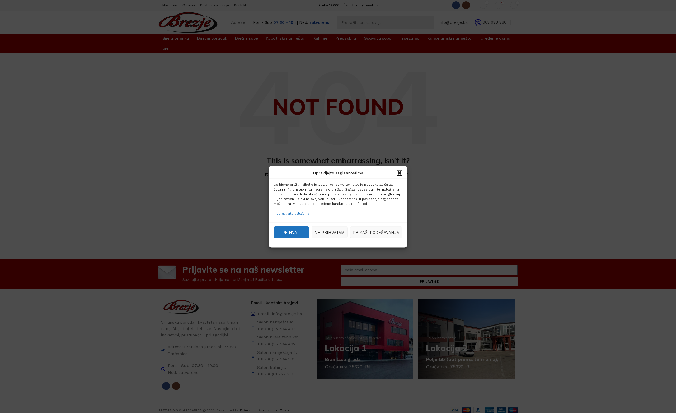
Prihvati (291, 232)
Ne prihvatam (329, 232)
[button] (399, 172)
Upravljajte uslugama (292, 213)
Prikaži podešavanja (376, 232)
